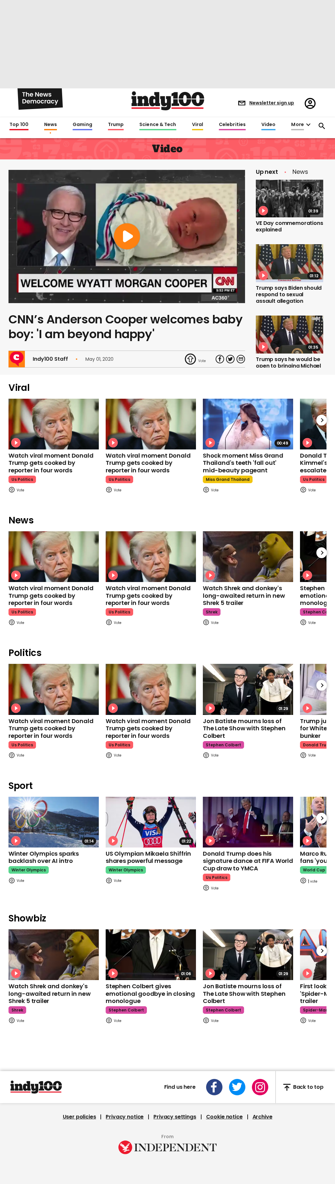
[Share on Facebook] (220, 359)
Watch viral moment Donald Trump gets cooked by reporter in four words (51, 462)
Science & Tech (157, 125)
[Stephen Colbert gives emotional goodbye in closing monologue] (151, 954)
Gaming (82, 125)
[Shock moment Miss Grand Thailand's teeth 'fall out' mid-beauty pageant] (248, 424)
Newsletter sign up (271, 103)
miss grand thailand (228, 479)
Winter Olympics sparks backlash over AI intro (44, 857)
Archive (263, 1117)
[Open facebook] (214, 1087)
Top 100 (18, 125)
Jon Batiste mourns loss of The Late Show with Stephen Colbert (244, 728)
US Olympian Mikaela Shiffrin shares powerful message (148, 857)
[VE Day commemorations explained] (289, 199)
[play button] (127, 236)
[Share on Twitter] (230, 359)
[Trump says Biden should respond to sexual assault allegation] (289, 263)
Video (268, 125)
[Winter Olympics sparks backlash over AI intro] (54, 822)
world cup (314, 870)
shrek (212, 612)
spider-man (315, 1010)
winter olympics (28, 870)
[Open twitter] (237, 1087)
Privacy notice (125, 1117)
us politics (22, 479)
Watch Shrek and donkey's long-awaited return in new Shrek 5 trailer (244, 595)
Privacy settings (174, 1117)
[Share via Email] (241, 359)
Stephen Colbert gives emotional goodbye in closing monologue (150, 993)
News (50, 125)
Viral (197, 125)
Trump (116, 125)
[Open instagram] (260, 1087)
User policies (79, 1117)
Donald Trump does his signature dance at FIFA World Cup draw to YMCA (248, 860)
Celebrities (232, 125)
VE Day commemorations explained (289, 226)
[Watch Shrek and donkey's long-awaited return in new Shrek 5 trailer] (248, 556)
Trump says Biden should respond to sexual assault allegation (289, 294)
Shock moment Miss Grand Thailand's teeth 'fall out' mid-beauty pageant (243, 462)
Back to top (308, 1087)
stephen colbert (223, 745)
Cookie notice (224, 1117)
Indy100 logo (168, 100)
